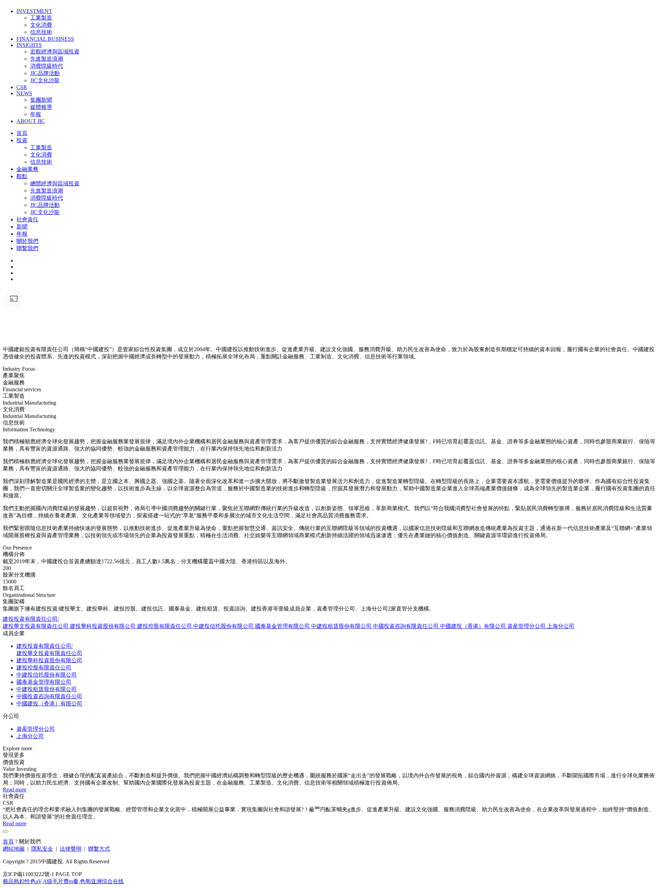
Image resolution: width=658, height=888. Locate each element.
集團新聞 (41, 100)
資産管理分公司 (527, 626)
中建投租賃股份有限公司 (342, 626)
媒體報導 (41, 107)
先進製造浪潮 (46, 59)
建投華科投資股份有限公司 (103, 626)
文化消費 (41, 25)
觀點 (21, 176)
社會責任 (27, 219)
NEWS (24, 93)
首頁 (21, 133)
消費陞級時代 (46, 66)
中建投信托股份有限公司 (224, 626)
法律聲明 (71, 849)
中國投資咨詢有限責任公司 (406, 626)
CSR (21, 87)
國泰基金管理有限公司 (283, 626)
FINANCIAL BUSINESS (45, 39)
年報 (35, 114)
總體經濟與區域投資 (55, 183)
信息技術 (41, 32)
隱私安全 (42, 849)
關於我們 (27, 241)
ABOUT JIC (30, 121)
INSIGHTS (29, 45)
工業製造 (41, 18)
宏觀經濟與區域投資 (55, 51)
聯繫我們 (27, 248)
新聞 (21, 227)
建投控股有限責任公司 (165, 626)
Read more (14, 789)
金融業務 (27, 169)
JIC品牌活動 (45, 73)
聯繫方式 (99, 849)
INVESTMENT (34, 11)
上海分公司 (560, 626)
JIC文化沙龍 (45, 80)
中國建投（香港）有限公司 (473, 626)
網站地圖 (14, 849)
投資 (21, 140)
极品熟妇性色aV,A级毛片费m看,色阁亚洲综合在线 (63, 881)
